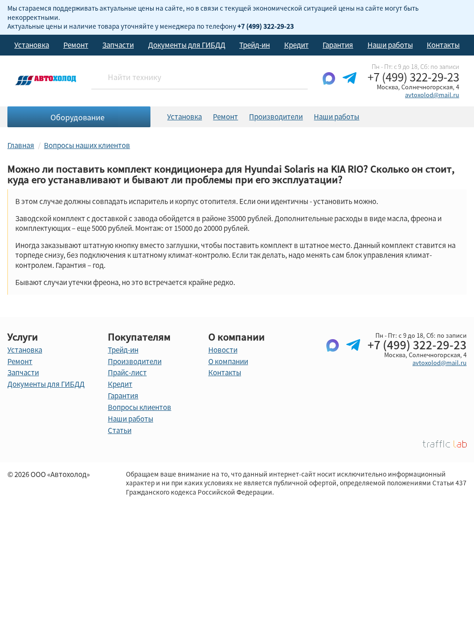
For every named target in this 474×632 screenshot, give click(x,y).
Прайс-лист (127, 372)
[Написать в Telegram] (349, 85)
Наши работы (390, 45)
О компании (228, 361)
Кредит (296, 45)
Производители (276, 117)
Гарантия (338, 45)
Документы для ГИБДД (186, 45)
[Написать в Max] (329, 85)
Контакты (443, 45)
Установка (31, 45)
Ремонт (75, 45)
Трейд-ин (254, 45)
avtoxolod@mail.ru (432, 94)
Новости (222, 350)
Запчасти (118, 45)
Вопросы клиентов (139, 407)
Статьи (119, 430)
